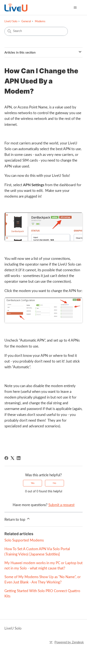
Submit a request (61, 505)
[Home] (15, 7)
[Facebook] (6, 458)
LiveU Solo (10, 21)
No (54, 483)
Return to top (15, 519)
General (26, 21)
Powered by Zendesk (69, 642)
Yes (32, 483)
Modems (40, 21)
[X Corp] (12, 458)
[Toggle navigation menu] (75, 7)
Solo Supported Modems (24, 540)
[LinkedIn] (18, 458)
